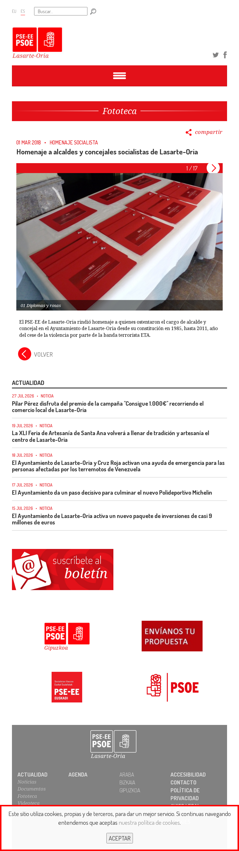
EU (14, 11)
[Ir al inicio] (119, 744)
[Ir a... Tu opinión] (172, 637)
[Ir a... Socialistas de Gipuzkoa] (67, 637)
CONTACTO (183, 782)
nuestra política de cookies (149, 822)
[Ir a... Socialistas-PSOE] (172, 688)
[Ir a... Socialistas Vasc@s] (67, 688)
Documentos (31, 788)
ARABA (126, 774)
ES (23, 11)
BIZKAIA (127, 782)
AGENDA (77, 774)
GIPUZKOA (129, 790)
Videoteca (28, 803)
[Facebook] (225, 54)
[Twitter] (215, 54)
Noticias (26, 781)
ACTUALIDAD (32, 774)
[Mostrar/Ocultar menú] (119, 75)
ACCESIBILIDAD (188, 774)
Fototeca (27, 796)
